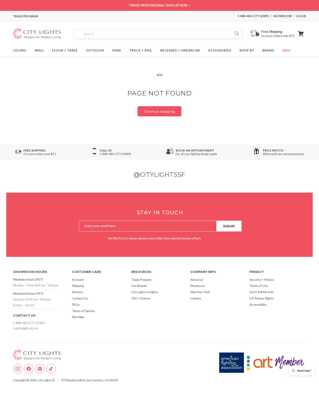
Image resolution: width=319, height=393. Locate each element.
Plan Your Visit (200, 292)
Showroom (197, 285)
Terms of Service (83, 311)
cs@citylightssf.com (25, 328)
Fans (116, 49)
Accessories (219, 49)
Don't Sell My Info (261, 292)
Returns (77, 292)
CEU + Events (140, 298)
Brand (268, 49)
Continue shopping (159, 111)
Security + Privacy (262, 279)
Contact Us (80, 298)
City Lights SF (46, 380)
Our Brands (139, 285)
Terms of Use (259, 285)
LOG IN (301, 16)
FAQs (76, 304)
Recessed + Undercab (180, 49)
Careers (195, 298)
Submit (229, 226)
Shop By (246, 49)
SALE (287, 49)
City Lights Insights (144, 292)
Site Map (78, 317)
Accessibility (258, 304)
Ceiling (19, 49)
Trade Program (141, 279)
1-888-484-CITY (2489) (253, 16)
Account (78, 279)
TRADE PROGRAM (25, 16)
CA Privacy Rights (262, 298)
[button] (301, 34)
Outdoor (95, 49)
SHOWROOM (282, 16)
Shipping (78, 285)
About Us (196, 279)
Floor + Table (65, 49)
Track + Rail (140, 49)
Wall (39, 49)
